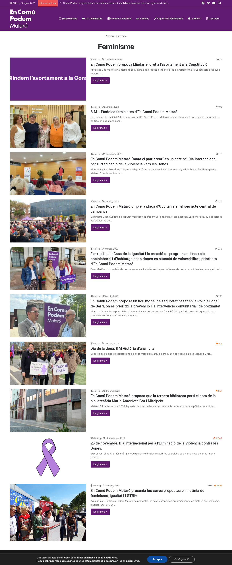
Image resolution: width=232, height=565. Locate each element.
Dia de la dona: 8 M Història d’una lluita (123, 348)
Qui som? (195, 18)
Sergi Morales (69, 18)
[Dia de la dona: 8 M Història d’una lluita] (48, 363)
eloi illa (96, 59)
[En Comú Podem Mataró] (23, 18)
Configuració (181, 559)
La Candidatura (93, 18)
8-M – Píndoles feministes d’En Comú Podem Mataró (134, 112)
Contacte (213, 18)
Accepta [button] (157, 559)
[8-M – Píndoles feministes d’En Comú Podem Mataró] (48, 126)
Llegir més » (100, 80)
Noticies (144, 18)
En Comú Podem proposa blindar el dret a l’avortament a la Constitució (149, 64)
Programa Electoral (120, 18)
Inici (110, 35)
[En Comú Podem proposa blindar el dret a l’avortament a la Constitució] (48, 79)
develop (97, 438)
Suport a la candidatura (170, 18)
